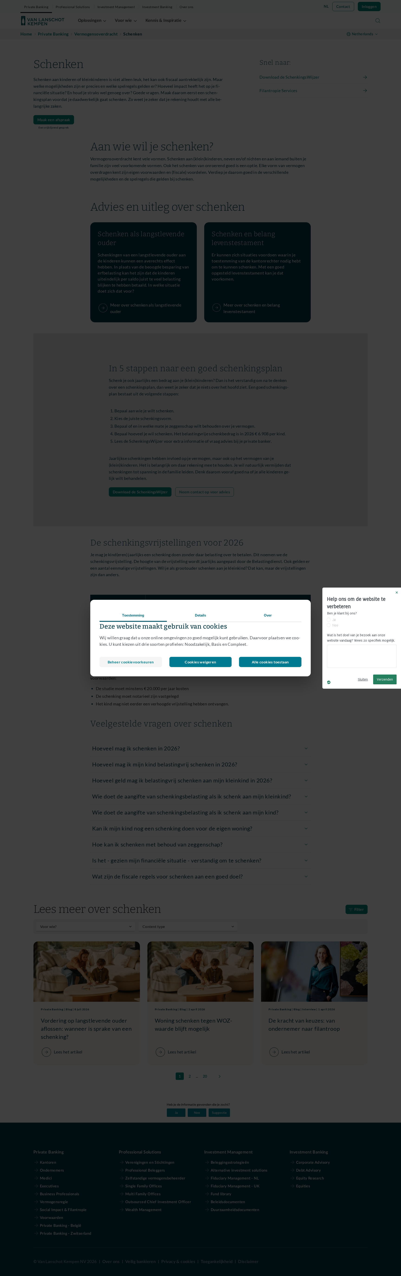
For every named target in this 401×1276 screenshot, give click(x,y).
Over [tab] (268, 615)
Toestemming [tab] (133, 615)
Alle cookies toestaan (270, 662)
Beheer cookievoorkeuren (131, 662)
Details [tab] (200, 615)
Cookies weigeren (200, 662)
